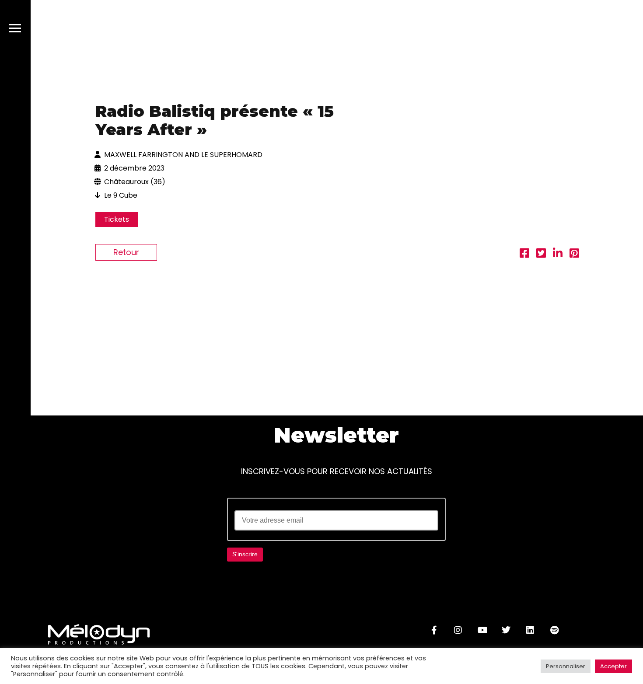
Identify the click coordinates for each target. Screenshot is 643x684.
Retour (126, 252)
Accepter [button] (613, 666)
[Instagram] (458, 630)
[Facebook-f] (434, 630)
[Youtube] (482, 630)
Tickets (116, 219)
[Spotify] (554, 630)
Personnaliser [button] (565, 666)
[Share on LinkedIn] (557, 254)
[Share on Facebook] (524, 254)
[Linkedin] (530, 630)
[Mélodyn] (581, 29)
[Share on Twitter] (541, 254)
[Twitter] (506, 630)
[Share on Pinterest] (574, 254)
